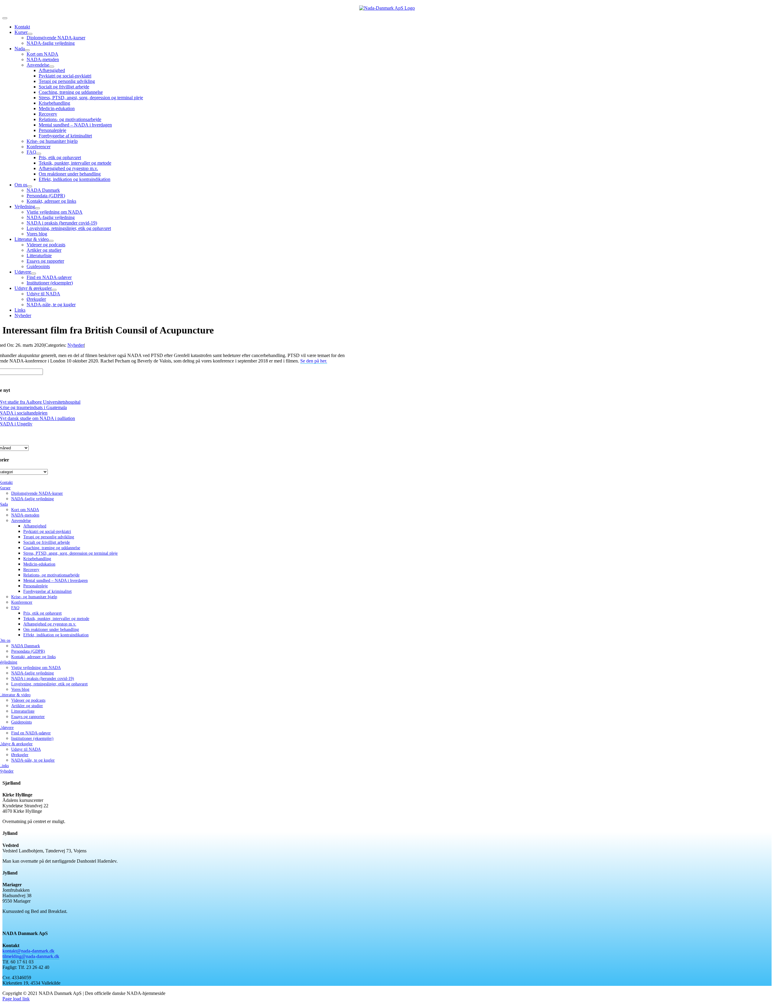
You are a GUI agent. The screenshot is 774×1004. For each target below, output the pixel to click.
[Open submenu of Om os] (29, 186)
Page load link (16, 998)
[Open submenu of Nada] (27, 50)
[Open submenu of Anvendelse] (51, 66)
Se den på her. (313, 360)
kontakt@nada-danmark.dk (28, 950)
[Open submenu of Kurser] (30, 34)
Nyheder (75, 345)
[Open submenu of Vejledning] (37, 208)
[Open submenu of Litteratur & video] (51, 241)
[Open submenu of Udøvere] (33, 273)
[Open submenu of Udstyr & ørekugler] (54, 290)
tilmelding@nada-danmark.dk (30, 956)
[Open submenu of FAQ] (38, 154)
